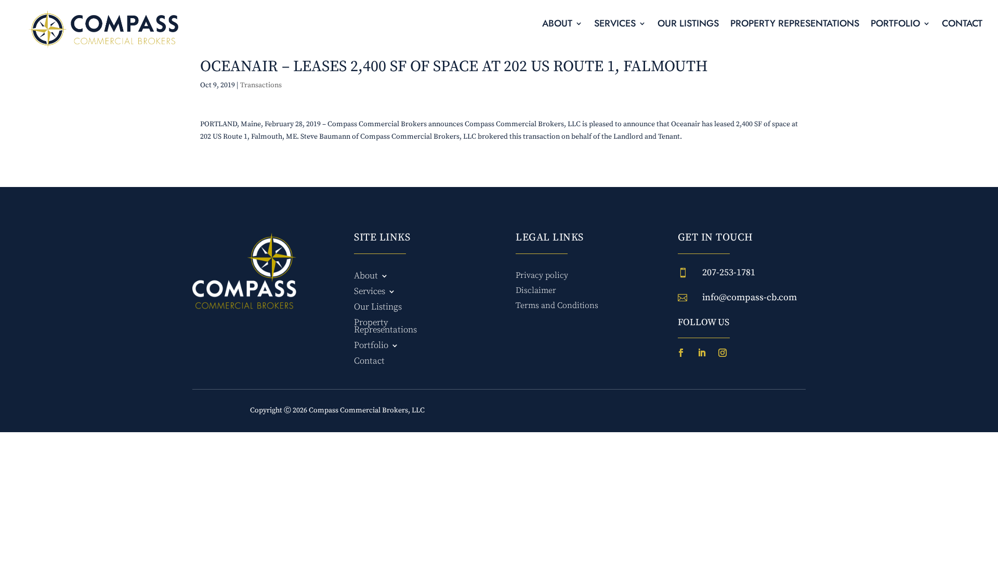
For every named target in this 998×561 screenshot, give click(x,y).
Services (615, 25)
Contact (962, 25)
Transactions (261, 85)
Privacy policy (542, 275)
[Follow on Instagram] (722, 352)
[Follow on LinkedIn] (701, 352)
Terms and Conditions (557, 305)
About (557, 25)
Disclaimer (536, 290)
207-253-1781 (728, 272)
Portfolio (895, 25)
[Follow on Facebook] (681, 352)
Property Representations (794, 25)
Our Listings (688, 25)
